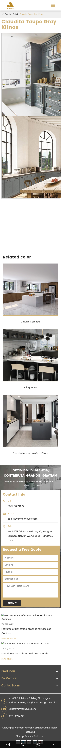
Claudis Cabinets (30, 322)
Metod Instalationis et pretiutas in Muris (24, 654)
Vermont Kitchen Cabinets (29, 728)
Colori (15, 14)
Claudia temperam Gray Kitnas (30, 453)
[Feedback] (38, 744)
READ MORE (8, 638)
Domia (8, 14)
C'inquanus (30, 387)
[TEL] (23, 744)
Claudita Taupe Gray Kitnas (31, 14)
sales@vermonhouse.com (22, 709)
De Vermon (9, 678)
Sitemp (20, 736)
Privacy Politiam (34, 736)
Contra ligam (10, 686)
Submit (12, 603)
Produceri (8, 671)
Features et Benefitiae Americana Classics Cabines (26, 631)
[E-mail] (7, 744)
